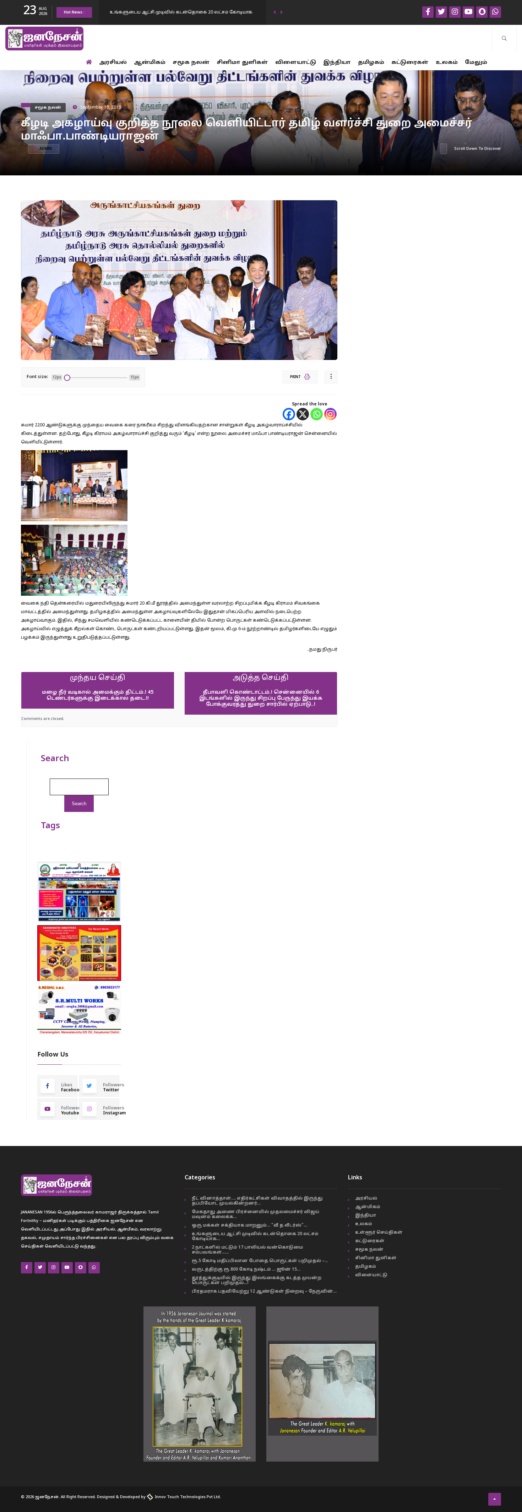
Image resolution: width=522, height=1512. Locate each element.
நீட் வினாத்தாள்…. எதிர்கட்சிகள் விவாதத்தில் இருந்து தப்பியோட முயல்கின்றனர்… (257, 1201)
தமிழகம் (371, 62)
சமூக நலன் (191, 62)
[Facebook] (289, 414)
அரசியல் (113, 62)
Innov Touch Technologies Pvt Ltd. (187, 1497)
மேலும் (476, 62)
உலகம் (447, 62)
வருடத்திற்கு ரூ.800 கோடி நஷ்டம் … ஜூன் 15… (246, 1269)
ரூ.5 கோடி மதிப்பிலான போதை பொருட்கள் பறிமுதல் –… (260, 1261)
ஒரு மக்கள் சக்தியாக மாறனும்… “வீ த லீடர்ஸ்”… (249, 1225)
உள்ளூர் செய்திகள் (379, 1232)
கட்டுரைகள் (410, 62)
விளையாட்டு (295, 62)
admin (45, 149)
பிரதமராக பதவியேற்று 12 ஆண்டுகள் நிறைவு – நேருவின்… (264, 1291)
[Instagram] (330, 414)
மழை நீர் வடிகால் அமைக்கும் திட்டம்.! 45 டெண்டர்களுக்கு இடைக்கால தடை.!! (97, 695)
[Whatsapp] (316, 414)
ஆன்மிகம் (149, 62)
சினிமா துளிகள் (242, 62)
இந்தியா (337, 62)
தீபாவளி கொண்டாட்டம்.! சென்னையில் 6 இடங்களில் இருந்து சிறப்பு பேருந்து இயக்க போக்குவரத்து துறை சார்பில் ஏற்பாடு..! (260, 698)
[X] (303, 414)
